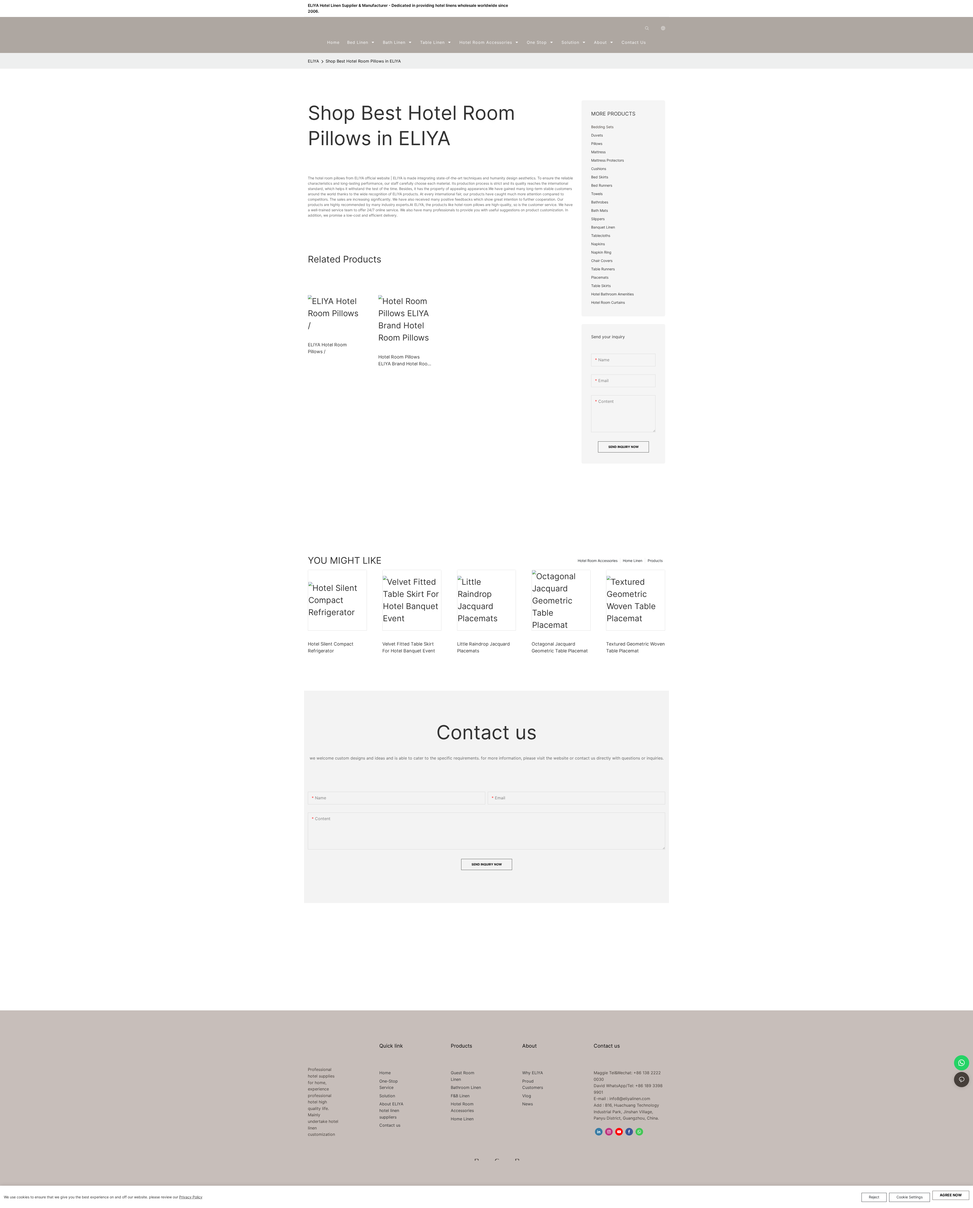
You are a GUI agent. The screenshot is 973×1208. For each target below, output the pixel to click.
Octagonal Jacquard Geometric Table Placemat (560, 647)
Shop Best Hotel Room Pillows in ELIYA (363, 61)
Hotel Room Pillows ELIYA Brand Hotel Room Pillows (405, 360)
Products (655, 560)
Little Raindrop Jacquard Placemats (483, 647)
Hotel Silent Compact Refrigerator (330, 647)
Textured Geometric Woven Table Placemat (635, 647)
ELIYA (313, 61)
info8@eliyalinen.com (629, 1098)
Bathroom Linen (466, 1087)
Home (385, 1072)
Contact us (389, 1125)
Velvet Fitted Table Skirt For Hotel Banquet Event (408, 647)
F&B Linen (460, 1095)
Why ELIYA (532, 1072)
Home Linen (632, 560)
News (527, 1103)
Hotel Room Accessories (598, 560)
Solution (387, 1095)
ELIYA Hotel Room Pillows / (327, 348)
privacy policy (190, 1197)
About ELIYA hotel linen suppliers (391, 1110)
